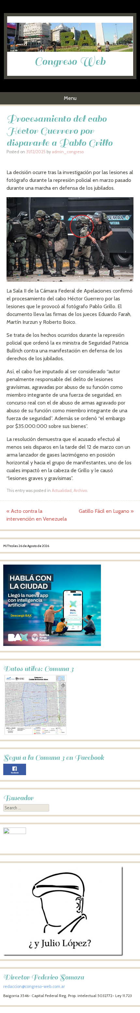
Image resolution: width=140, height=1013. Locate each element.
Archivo (80, 490)
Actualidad (62, 490)
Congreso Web (70, 61)
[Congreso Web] (70, 50)
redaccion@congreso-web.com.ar (34, 986)
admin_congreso (68, 151)
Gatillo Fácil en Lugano (106, 511)
